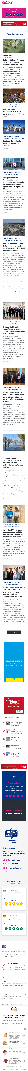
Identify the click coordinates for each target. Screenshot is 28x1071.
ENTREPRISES (5, 1002)
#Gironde (18, 455)
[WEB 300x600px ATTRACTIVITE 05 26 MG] (14, 662)
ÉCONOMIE (4, 981)
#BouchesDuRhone (8, 57)
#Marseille (18, 104)
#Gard (17, 136)
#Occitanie (6, 138)
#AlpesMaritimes (8, 453)
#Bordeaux (17, 453)
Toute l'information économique (11, 2)
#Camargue (14, 138)
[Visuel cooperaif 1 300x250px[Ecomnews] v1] (14, 705)
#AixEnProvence (7, 55)
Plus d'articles (14, 632)
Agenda (4, 990)
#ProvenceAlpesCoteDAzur (11, 106)
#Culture (21, 138)
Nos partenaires (13, 963)
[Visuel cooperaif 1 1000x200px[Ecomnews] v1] (14, 23)
